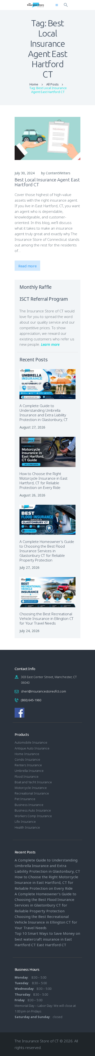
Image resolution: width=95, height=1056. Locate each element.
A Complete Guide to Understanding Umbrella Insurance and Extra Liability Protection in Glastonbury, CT (43, 412)
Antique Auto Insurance (32, 748)
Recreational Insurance (32, 793)
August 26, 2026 (32, 495)
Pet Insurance (25, 799)
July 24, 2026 (29, 630)
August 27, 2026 (32, 427)
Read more (27, 265)
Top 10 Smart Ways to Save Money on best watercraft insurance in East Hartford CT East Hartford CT (47, 939)
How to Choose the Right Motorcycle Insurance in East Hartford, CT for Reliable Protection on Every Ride (43, 480)
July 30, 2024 (25, 173)
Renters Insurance (28, 765)
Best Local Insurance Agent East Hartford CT (47, 182)
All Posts (52, 84)
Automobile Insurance (31, 742)
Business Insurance (29, 805)
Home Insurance (27, 754)
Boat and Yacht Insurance (33, 782)
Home (33, 84)
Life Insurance (25, 821)
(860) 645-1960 (31, 700)
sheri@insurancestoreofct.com (43, 691)
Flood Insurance (26, 776)
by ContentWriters (55, 173)
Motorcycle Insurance (31, 787)
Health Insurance (27, 827)
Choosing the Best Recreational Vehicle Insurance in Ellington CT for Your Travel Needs (46, 619)
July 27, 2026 (29, 567)
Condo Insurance (27, 759)
